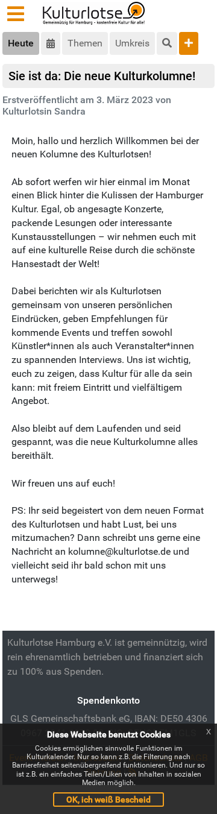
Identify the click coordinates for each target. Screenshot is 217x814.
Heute (21, 43)
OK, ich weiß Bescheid (108, 799)
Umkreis (132, 43)
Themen (85, 43)
